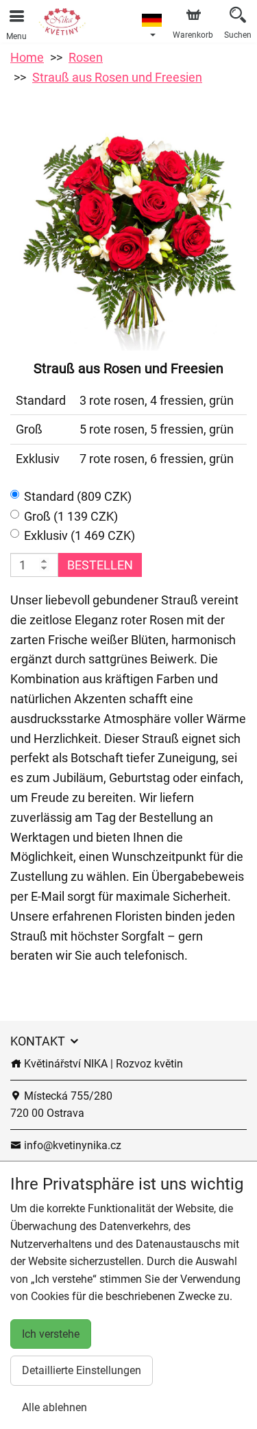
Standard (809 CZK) (78, 496)
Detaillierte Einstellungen (81, 1370)
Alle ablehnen (54, 1407)
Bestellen (100, 565)
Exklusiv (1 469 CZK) (79, 535)
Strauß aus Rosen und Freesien (117, 77)
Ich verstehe (50, 1334)
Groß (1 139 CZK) (71, 516)
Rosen (86, 57)
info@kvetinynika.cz (71, 1145)
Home (27, 57)
